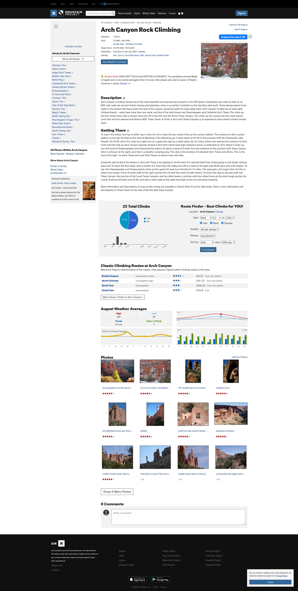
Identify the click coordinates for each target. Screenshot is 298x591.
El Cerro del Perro (61, 94)
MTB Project (168, 564)
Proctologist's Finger (144, 281)
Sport (215, 223)
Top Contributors (171, 555)
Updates (141, 51)
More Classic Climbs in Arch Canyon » (123, 297)
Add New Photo (239, 357)
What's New (148, 13)
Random (80, 153)
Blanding (157, 22)
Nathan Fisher (163, 55)
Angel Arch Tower (61, 72)
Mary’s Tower (59, 112)
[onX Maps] (58, 545)
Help (121, 555)
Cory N (121, 55)
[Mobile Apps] (180, 13)
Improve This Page (237, 24)
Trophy (55, 137)
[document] (270, 577)
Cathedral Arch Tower (63, 83)
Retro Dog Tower (61, 123)
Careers (55, 569)
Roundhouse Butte (62, 127)
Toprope (228, 223)
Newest (70, 153)
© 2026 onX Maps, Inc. (140, 587)
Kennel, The (58, 108)
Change (219, 211)
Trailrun (83, 4)
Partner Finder (126, 564)
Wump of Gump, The (63, 141)
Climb (53, 4)
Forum (172, 13)
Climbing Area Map (73, 46)
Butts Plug (57, 79)
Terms (155, 587)
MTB (63, 4)
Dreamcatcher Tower (63, 87)
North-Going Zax (61, 116)
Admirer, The (58, 65)
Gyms (137, 13)
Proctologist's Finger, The (65, 119)
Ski (94, 4)
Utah (116, 22)
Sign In (241, 13)
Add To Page (240, 29)
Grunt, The (57, 101)
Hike (72, 4)
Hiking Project (212, 551)
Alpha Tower (58, 68)
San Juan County (143, 22)
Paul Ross (117, 51)
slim (115, 55)
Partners (162, 13)
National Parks (213, 564)
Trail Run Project (214, 555)
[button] (204, 60)
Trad (204, 223)
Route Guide (124, 13)
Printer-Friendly (58, 166)
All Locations (106, 22)
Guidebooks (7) (58, 172)
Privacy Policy (282, 576)
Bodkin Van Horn (61, 76)
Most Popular (57, 153)
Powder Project (213, 560)
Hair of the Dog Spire (63, 105)
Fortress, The (59, 97)
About (122, 551)
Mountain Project (171, 560)
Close (270, 582)
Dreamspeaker (59, 90)
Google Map (118, 44)
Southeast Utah (127, 22)
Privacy (164, 587)
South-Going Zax (61, 130)
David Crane (150, 55)
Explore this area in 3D (233, 37)
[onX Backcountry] (110, 3)
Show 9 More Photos (117, 491)
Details (123, 83)
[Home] (67, 13)
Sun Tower (57, 134)
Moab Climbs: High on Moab (64, 183)
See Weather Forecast (114, 61)
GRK (142, 55)
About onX (57, 565)
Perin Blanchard (132, 55)
